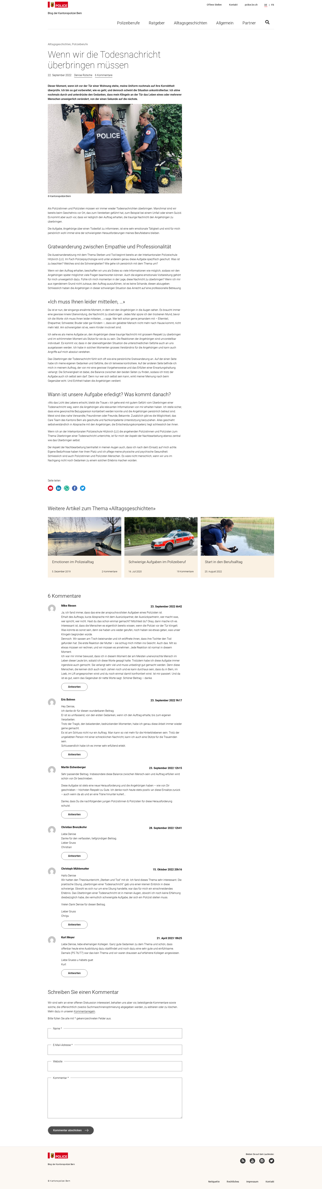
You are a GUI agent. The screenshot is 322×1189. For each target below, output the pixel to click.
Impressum (252, 1181)
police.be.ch (251, 4)
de (265, 5)
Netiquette (214, 1181)
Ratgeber (157, 23)
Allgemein (224, 23)
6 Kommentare (103, 75)
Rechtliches (233, 1181)
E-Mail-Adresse (63, 1045)
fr (272, 5)
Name (57, 1028)
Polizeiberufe (128, 23)
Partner (249, 23)
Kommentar (61, 1078)
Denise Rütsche (83, 75)
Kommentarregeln (84, 1011)
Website (57, 1061)
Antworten (74, 686)
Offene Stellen (214, 4)
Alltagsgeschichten (190, 23)
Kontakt (233, 4)
